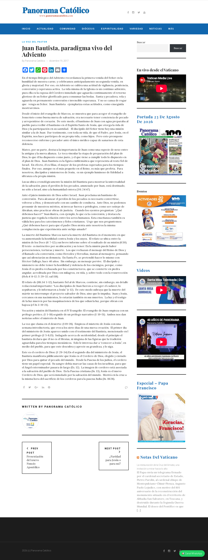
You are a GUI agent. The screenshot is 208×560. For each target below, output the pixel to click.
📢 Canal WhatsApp (192, 553)
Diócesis (88, 29)
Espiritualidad (112, 29)
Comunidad (68, 29)
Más (171, 29)
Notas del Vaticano (159, 457)
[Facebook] (128, 12)
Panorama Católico (35, 60)
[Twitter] (138, 12)
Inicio (26, 29)
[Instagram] (133, 12)
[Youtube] (144, 12)
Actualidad (45, 29)
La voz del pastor (34, 42)
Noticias (155, 29)
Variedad (136, 29)
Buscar (141, 42)
